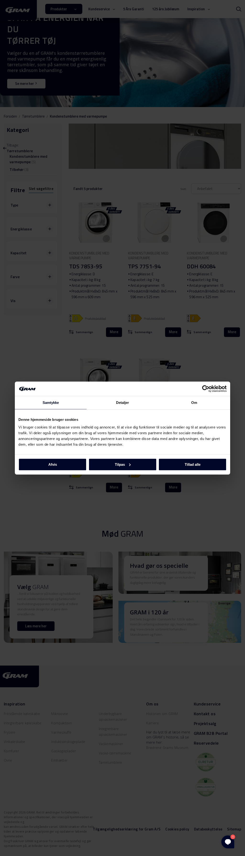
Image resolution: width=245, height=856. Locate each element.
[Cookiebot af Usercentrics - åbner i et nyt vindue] (206, 388)
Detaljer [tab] (122, 403)
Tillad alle (192, 464)
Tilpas (120, 464)
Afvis (52, 464)
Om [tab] (194, 403)
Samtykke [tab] (51, 403)
